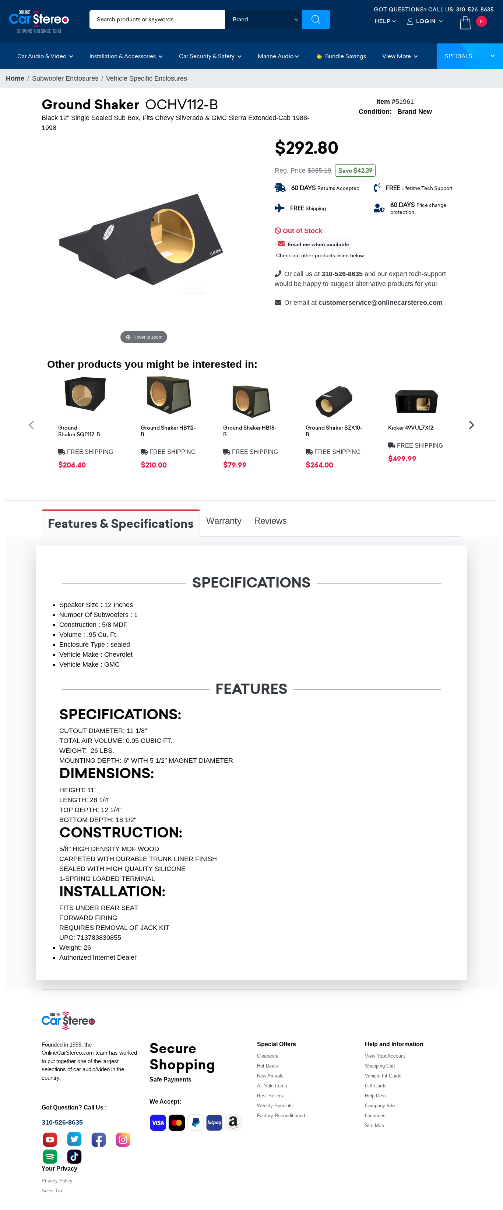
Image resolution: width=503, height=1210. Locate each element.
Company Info (380, 1105)
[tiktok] (74, 1156)
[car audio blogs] (50, 1156)
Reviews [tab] (270, 521)
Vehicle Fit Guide (383, 1076)
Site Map (374, 1125)
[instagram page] (123, 1139)
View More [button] (397, 56)
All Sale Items (272, 1086)
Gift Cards (376, 1086)
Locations (375, 1115)
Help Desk (376, 1095)
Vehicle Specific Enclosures (146, 78)
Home (15, 78)
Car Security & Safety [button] (207, 56)
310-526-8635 (475, 9)
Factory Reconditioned (281, 1115)
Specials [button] (458, 56)
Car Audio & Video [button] (42, 56)
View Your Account (385, 1056)
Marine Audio (275, 56)
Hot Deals (267, 1066)
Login (426, 21)
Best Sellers (270, 1095)
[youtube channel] (50, 1139)
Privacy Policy (57, 1180)
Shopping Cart (380, 1066)
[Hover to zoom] (144, 243)
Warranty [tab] (224, 521)
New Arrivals (270, 1076)
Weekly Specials (275, 1105)
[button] (31, 425)
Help (383, 21)
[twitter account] (74, 1139)
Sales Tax (52, 1190)
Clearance (267, 1056)
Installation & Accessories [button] (123, 56)
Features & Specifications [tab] (121, 524)
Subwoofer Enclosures (65, 78)
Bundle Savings (345, 56)
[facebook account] (98, 1139)
